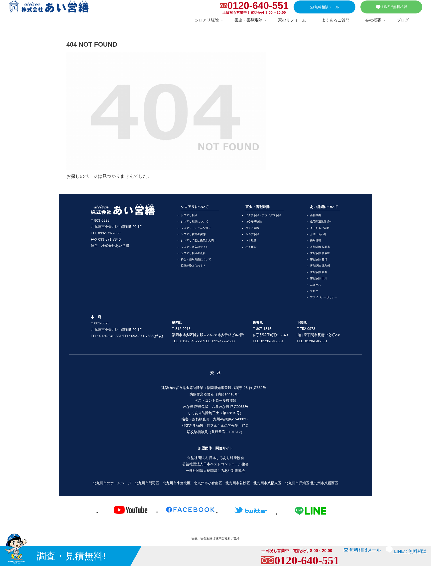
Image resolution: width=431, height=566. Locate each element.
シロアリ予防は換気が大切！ (198, 240)
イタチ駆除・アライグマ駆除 (263, 215)
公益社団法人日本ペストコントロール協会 (215, 464)
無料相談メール (326, 7)
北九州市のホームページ (112, 483)
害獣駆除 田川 (318, 278)
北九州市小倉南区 (208, 483)
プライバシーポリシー (323, 297)
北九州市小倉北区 (177, 483)
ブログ (314, 290)
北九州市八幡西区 (324, 483)
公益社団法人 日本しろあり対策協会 (215, 458)
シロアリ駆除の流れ (193, 253)
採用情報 (315, 240)
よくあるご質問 (319, 227)
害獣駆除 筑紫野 (320, 253)
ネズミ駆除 (252, 227)
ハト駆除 (250, 240)
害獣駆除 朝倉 (318, 272)
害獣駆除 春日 (318, 259)
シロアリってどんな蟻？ (196, 227)
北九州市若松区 (237, 483)
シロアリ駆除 (189, 215)
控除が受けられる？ (193, 265)
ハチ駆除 (250, 246)
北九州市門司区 (147, 483)
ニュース (315, 284)
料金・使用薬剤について (196, 259)
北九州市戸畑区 (297, 483)
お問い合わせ (318, 234)
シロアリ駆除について (194, 221)
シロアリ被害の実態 (193, 234)
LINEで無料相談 (394, 7)
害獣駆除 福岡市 (320, 246)
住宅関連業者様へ (321, 221)
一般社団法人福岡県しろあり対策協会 (215, 470)
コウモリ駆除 (253, 221)
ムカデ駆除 (252, 234)
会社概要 (315, 215)
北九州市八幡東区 (267, 483)
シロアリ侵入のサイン (194, 246)
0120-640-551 (258, 5)
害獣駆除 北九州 (320, 265)
